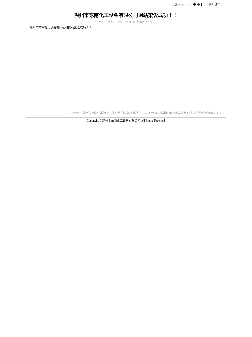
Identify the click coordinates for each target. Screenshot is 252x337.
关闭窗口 (214, 4)
